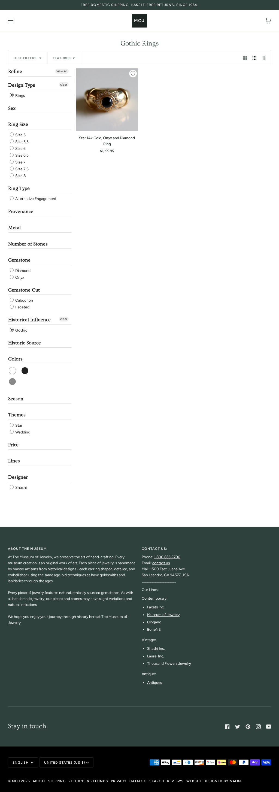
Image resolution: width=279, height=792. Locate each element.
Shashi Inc (155, 648)
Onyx (19, 277)
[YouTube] (268, 726)
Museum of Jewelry (163, 614)
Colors (15, 359)
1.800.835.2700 (167, 557)
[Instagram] (258, 726)
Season (15, 399)
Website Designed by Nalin (213, 781)
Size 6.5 (21, 155)
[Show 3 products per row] (254, 58)
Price (13, 445)
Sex (12, 108)
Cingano (154, 622)
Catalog (138, 781)
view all (61, 71)
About (39, 781)
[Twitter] (237, 726)
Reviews (175, 781)
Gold (12, 381)
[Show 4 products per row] (265, 58)
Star (18, 425)
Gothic (21, 330)
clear (63, 84)
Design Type (21, 85)
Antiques (154, 682)
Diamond (22, 270)
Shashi (20, 487)
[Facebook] (227, 726)
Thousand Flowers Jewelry (169, 663)
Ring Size (18, 124)
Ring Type (19, 188)
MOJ (16, 781)
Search (156, 781)
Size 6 (20, 148)
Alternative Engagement (35, 199)
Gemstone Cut (24, 290)
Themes (17, 415)
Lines (14, 461)
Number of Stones (28, 244)
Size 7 (20, 162)
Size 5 (20, 135)
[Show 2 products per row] (245, 58)
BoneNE (154, 629)
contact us (161, 563)
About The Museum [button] (27, 549)
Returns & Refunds (88, 781)
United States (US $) (64, 762)
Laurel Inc (155, 656)
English (21, 762)
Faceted (21, 307)
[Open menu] (16, 21)
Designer (18, 477)
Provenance (20, 211)
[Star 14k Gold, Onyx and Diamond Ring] (107, 99)
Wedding (22, 432)
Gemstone (19, 260)
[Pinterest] (247, 726)
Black (25, 370)
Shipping (57, 781)
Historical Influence (29, 320)
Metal (14, 227)
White (12, 370)
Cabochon (23, 300)
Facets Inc (155, 607)
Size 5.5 (21, 141)
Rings (19, 95)
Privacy (119, 781)
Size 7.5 (21, 169)
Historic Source (24, 343)
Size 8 (20, 176)
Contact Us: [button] (154, 549)
